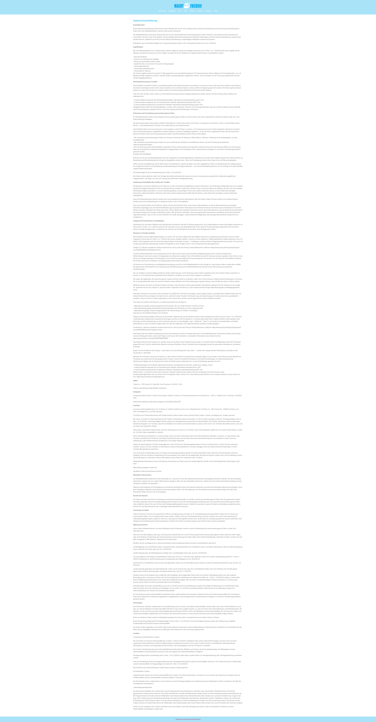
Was (185, 11)
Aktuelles (172, 11)
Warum (192, 11)
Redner (200, 11)
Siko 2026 (162, 11)
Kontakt (208, 11)
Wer (179, 11)
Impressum (180, 719)
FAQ (215, 11)
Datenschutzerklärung (192, 719)
